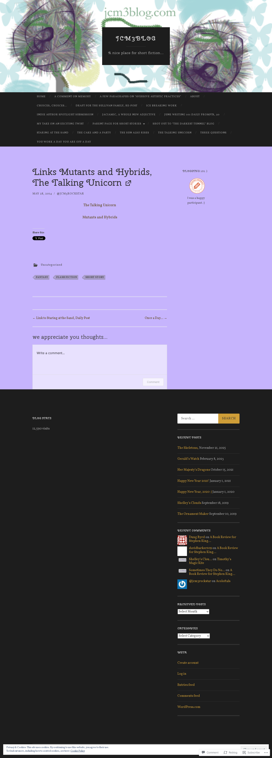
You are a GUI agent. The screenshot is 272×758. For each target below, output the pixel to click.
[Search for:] (208, 419)
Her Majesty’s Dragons (193, 470)
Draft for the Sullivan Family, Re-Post (106, 106)
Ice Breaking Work (161, 106)
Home (41, 96)
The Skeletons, (188, 448)
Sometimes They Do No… (207, 570)
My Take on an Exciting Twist (60, 124)
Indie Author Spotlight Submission (65, 115)
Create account (188, 663)
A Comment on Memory (72, 96)
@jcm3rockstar (70, 194)
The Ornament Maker (193, 514)
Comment (153, 382)
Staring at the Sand (52, 133)
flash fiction (66, 277)
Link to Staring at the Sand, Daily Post (61, 318)
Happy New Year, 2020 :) (194, 492)
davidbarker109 (200, 548)
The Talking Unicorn (175, 133)
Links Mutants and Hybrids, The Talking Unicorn (92, 177)
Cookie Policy (77, 751)
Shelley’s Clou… (200, 559)
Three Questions (213, 133)
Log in (181, 674)
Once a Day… (156, 318)
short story (94, 277)
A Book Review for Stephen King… (212, 539)
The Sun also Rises (134, 133)
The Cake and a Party (94, 133)
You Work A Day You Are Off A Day (64, 142)
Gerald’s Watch (188, 459)
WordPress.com (188, 707)
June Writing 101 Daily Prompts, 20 (192, 115)
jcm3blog (136, 38)
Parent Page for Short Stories (117, 124)
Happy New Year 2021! (193, 481)
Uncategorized (51, 265)
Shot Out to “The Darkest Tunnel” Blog (183, 124)
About (195, 96)
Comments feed (188, 696)
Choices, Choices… (52, 106)
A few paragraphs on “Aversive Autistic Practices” (140, 96)
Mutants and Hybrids (99, 217)
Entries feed (186, 685)
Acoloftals (223, 581)
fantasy (42, 277)
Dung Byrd (197, 537)
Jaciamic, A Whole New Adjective (129, 115)
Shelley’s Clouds (189, 503)
